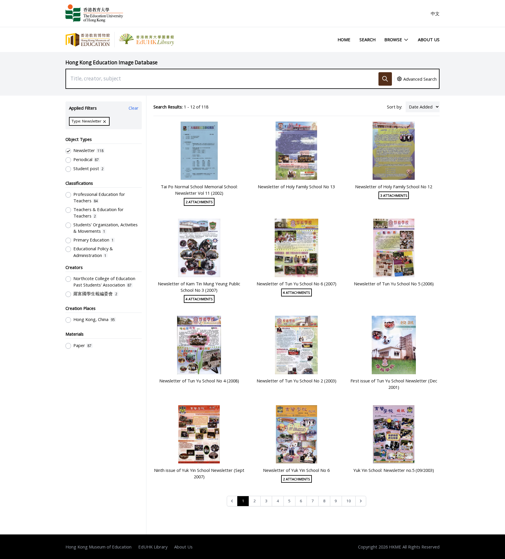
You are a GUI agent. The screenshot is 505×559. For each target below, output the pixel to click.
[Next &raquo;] (360, 501)
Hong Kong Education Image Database (111, 62)
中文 (435, 13)
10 (348, 500)
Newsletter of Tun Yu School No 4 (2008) (199, 381)
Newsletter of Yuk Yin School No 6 (296, 470)
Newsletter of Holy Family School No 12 (393, 186)
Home (344, 39)
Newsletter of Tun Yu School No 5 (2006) (394, 284)
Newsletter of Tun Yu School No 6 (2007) (296, 284)
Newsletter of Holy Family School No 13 (296, 186)
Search (367, 39)
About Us (429, 39)
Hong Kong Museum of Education (98, 547)
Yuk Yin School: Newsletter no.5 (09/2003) (393, 470)
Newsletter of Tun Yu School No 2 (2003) (296, 381)
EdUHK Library (152, 547)
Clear (134, 108)
